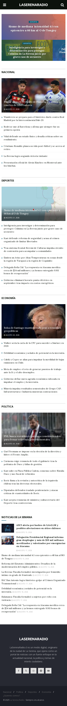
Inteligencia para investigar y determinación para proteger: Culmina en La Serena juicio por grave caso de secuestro (27, 52)
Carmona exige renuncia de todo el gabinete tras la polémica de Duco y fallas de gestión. (30, 463)
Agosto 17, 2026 (25, 550)
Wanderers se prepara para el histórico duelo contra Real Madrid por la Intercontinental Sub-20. (34, 119)
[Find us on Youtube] (48, 671)
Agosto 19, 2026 (26, 612)
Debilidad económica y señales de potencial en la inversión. (34, 353)
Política (19, 692)
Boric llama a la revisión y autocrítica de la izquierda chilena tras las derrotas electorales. (31, 482)
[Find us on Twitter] (26, 671)
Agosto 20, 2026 (12, 335)
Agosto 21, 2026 (12, 109)
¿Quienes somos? (11, 695)
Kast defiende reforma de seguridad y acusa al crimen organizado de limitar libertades (31, 240)
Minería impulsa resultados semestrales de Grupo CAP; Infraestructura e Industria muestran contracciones (32, 390)
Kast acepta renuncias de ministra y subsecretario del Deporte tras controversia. (31, 501)
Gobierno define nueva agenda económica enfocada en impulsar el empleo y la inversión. (32, 380)
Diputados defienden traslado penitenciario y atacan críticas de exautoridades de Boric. (31, 492)
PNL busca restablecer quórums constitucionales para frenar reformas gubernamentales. (32, 438)
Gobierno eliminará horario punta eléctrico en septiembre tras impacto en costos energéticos (29, 282)
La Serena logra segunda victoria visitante (26, 156)
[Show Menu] (4, 4)
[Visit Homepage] (33, 5)
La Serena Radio (17, 700)
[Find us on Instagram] (33, 671)
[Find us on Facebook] (19, 671)
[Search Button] (62, 4)
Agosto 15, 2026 (25, 532)
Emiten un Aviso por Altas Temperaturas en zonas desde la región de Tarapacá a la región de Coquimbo (33, 259)
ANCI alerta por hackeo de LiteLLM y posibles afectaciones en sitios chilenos (38, 527)
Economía (46, 692)
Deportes (33, 22)
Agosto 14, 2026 (47, 567)
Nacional (7, 692)
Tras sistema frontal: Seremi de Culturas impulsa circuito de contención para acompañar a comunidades (33, 249)
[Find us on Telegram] (41, 671)
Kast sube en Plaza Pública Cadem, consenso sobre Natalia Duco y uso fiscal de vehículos (34, 472)
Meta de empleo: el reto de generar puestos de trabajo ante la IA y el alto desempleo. (32, 371)
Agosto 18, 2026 (21, 592)
